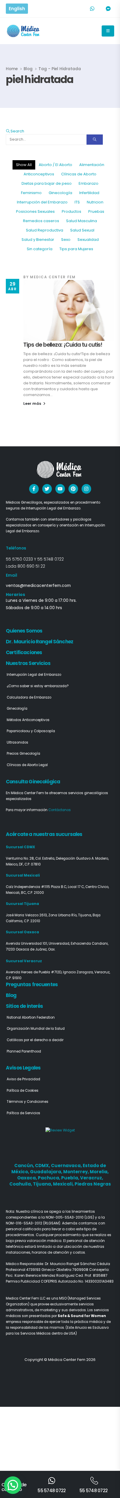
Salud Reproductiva (44, 230)
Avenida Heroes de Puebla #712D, (34, 972)
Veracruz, (91, 1178)
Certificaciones (24, 652)
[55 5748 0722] (52, 1481)
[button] (15, 131)
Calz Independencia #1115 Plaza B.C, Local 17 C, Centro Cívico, (57, 886)
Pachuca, (49, 1178)
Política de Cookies (22, 1090)
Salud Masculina (81, 221)
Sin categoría (39, 249)
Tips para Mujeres (76, 249)
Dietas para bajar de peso (47, 183)
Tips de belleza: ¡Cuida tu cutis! (62, 345)
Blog (11, 995)
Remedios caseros (41, 221)
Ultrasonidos (17, 742)
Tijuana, (43, 1184)
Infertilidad (89, 193)
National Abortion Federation (31, 1017)
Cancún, (24, 1165)
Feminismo (31, 193)
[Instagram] (86, 489)
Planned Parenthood (24, 1051)
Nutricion (95, 202)
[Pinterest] (73, 489)
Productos (71, 211)
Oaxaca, (27, 1178)
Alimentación (91, 164)
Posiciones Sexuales (35, 211)
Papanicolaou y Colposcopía (31, 731)
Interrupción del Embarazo (42, 202)
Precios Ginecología (23, 753)
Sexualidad (88, 239)
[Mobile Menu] (108, 31)
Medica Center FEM (53, 277)
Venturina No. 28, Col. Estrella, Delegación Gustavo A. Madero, (57, 858)
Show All (24, 164)
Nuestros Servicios (28, 663)
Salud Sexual (82, 230)
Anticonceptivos (39, 174)
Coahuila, (21, 1184)
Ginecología (60, 193)
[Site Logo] (24, 31)
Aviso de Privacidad (23, 1079)
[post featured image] (68, 310)
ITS (77, 202)
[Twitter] (47, 489)
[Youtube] (60, 489)
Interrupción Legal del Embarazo (34, 674)
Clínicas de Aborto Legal (27, 765)
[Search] (95, 139)
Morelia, (99, 1172)
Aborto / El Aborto (55, 164)
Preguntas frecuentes (32, 984)
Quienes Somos (24, 630)
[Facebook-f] (34, 489)
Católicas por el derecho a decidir (35, 1040)
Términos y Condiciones (27, 1101)
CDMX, (43, 1165)
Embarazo (88, 183)
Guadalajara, (46, 1172)
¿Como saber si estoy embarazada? (38, 686)
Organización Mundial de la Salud (36, 1028)
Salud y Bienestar (38, 239)
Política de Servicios (23, 1113)
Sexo (65, 239)
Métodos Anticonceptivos (28, 720)
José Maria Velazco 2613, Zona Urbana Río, (42, 915)
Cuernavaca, (67, 1165)
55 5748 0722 (50, 559)
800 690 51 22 (31, 566)
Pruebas (96, 211)
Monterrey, (76, 1172)
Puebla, (70, 1178)
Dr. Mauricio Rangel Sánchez (39, 641)
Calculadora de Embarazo (29, 697)
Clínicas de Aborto (78, 174)
